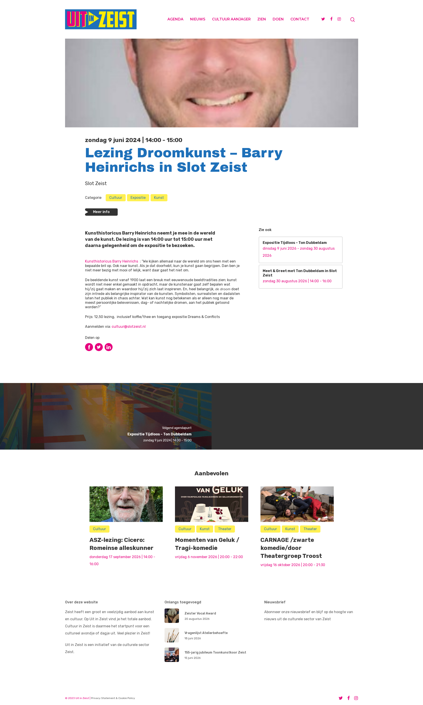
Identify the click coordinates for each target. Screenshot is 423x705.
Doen (278, 19)
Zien (261, 19)
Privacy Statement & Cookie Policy (113, 698)
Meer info (101, 212)
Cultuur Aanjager (231, 19)
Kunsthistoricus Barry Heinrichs (111, 261)
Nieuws (197, 19)
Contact (299, 19)
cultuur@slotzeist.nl (129, 326)
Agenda (175, 19)
